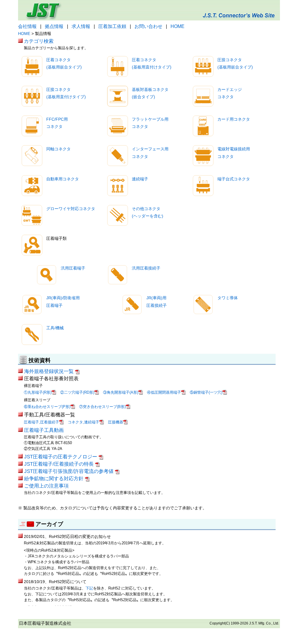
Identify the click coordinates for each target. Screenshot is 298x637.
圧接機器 (115, 422)
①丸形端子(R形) (38, 392)
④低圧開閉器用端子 (164, 392)
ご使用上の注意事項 (46, 486)
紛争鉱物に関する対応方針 (54, 478)
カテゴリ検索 (39, 41)
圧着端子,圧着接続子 (41, 422)
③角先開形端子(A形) (120, 392)
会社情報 (27, 26)
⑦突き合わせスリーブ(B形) (102, 406)
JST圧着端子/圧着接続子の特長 (59, 464)
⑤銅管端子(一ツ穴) (206, 392)
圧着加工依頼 (112, 26)
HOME (178, 26)
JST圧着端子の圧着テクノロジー (61, 457)
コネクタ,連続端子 (83, 422)
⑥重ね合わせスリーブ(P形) (47, 406)
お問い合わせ (148, 26)
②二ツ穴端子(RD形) (77, 392)
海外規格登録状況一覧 (49, 371)
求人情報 (81, 26)
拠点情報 (54, 26)
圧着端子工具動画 (44, 430)
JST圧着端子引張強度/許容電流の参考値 (69, 471)
